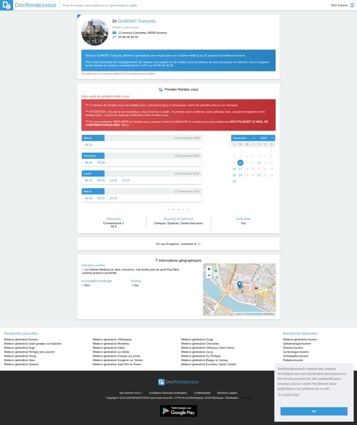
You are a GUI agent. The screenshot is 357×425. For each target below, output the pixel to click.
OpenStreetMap (254, 313)
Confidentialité (202, 392)
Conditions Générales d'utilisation (168, 392)
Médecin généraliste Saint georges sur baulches (33, 343)
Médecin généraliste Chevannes (200, 343)
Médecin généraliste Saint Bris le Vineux (117, 364)
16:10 (113, 198)
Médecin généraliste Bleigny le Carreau (204, 360)
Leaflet (238, 313)
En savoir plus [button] (288, 394)
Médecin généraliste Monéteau (111, 343)
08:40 (88, 162)
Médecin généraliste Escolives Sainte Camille (208, 364)
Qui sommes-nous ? (131, 392)
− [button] (209, 275)
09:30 (88, 180)
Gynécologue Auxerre (296, 351)
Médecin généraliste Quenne (21, 364)
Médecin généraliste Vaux (19, 360)
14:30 (113, 180)
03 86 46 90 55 (128, 37)
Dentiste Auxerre (293, 347)
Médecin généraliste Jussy (197, 351)
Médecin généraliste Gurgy (197, 339)
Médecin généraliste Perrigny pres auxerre (29, 351)
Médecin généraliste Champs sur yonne (116, 356)
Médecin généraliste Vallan (109, 347)
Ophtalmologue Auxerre (297, 343)
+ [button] (209, 269)
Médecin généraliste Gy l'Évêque (200, 356)
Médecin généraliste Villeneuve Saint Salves (207, 347)
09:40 (101, 180)
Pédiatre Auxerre (293, 360)
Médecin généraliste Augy (19, 347)
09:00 (101, 162)
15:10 (126, 180)
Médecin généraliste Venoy (20, 356)
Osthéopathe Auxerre (295, 356)
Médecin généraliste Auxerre (21, 339)
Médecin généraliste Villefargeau (112, 339)
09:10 (88, 144)
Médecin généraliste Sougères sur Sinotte (118, 360)
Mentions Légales (227, 392)
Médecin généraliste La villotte (111, 351)
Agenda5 (246, 397)
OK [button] (314, 411)
